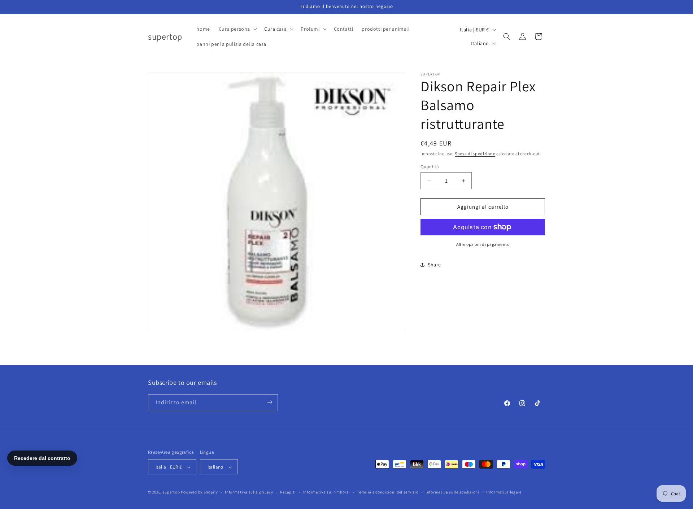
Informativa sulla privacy (249, 492)
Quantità (429, 167)
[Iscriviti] (270, 402)
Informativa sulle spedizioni (452, 492)
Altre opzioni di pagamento (482, 244)
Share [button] (434, 264)
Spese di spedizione (475, 153)
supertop (171, 492)
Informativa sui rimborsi (326, 492)
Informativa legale (504, 492)
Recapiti (288, 492)
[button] (237, 28)
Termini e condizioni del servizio (387, 492)
